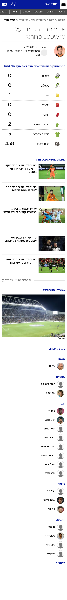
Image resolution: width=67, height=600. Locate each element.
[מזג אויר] (13, 4)
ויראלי (15, 12)
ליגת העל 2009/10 (43, 20)
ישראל (61, 338)
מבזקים (38, 12)
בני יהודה (23, 20)
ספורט (26, 12)
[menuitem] (51, 12)
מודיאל (61, 20)
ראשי (62, 12)
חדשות (50, 12)
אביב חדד (9, 20)
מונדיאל (51, 4)
